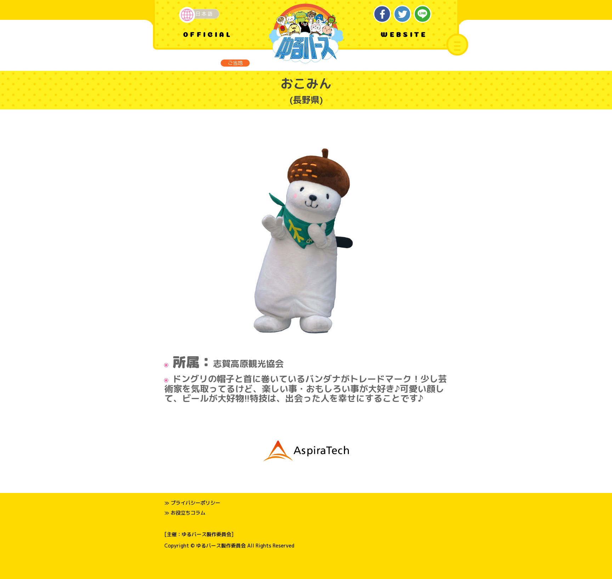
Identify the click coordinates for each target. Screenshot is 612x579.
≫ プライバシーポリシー (192, 502)
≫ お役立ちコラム (184, 512)
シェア (382, 14)
